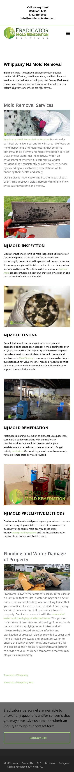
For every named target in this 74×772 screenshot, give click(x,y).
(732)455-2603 (37, 14)
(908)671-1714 (37, 11)
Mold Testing (26, 358)
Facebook (50, 763)
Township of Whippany (16, 675)
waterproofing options (24, 532)
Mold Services (11, 763)
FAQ (39, 763)
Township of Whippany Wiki (18, 682)
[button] (68, 33)
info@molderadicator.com (37, 18)
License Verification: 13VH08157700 (25, 766)
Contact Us (27, 763)
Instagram (64, 763)
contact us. (18, 451)
